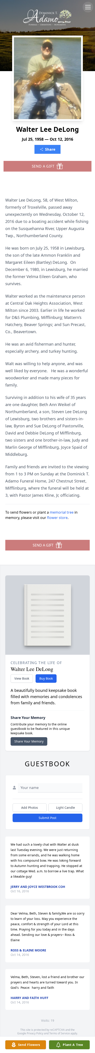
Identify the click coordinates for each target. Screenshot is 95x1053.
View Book (21, 678)
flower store (57, 517)
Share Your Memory (29, 741)
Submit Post (47, 818)
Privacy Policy (35, 1033)
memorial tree (62, 512)
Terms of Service (59, 1033)
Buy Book (46, 678)
